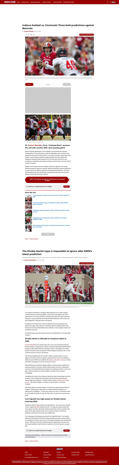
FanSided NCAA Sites (68, 2)
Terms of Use (60, 455)
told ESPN (37, 407)
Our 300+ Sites (75, 452)
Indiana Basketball (35, 2)
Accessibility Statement (31, 457)
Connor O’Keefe (28, 31)
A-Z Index (46, 457)
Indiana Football (46, 2)
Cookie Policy (75, 455)
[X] (107, 2)
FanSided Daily (89, 452)
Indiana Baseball (57, 2)
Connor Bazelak (35, 145)
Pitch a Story (28, 455)
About (18, 2)
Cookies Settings (61, 457)
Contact (59, 452)
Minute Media (18, 461)
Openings (46, 452)
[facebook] (110, 2)
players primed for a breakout (58, 360)
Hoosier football (29, 345)
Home (26, 239)
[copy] (34, 35)
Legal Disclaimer (89, 455)
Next (66, 84)
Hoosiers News (25, 2)
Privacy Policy (47, 455)
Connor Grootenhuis (30, 260)
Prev (29, 84)
